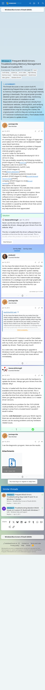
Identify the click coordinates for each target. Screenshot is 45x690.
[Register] (34, 3)
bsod (35, 70)
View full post (7, 242)
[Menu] (3, 3)
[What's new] (38, 3)
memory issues (6, 75)
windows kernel (16, 77)
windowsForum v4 (11, 543)
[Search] (43, 3)
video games (6, 77)
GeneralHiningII (11, 220)
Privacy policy (14, 545)
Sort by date (17, 249)
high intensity (32, 72)
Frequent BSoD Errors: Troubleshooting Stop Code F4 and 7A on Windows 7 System (22, 496)
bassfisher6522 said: (10, 312)
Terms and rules (36, 543)
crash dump (5, 72)
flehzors (9, 501)
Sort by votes (27, 249)
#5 (42, 442)
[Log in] (30, 3)
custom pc (14, 72)
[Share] (35, 131)
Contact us (25, 543)
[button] (19, 543)
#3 (42, 308)
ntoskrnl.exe (32, 75)
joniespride (6, 70)
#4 (42, 375)
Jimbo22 (12, 255)
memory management (20, 75)
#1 (42, 131)
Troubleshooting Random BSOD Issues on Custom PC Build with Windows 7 (23, 509)
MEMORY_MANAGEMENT (12, 172)
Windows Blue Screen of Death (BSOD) (24, 501)
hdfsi (8, 512)
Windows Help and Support (19, 512)
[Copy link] (39, 131)
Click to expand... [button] (22, 330)
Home (28, 545)
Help (22, 545)
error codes (22, 72)
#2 (42, 262)
